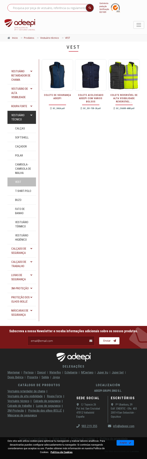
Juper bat (118, 372)
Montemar (13, 372)
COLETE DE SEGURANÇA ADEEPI (57, 97)
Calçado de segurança (46, 401)
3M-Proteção (15, 410)
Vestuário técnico (18, 401)
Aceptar (123, 442)
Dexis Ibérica (15, 377)
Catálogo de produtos (39, 385)
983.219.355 (89, 426)
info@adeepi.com (123, 426)
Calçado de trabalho (19, 406)
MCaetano (87, 372)
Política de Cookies (62, 452)
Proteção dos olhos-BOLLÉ (45, 410)
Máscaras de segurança (22, 415)
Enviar (107, 340)
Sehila (45, 377)
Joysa (56, 377)
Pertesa (28, 372)
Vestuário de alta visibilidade (25, 396)
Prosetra (32, 377)
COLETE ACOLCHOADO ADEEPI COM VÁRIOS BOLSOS (91, 98)
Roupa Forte (54, 396)
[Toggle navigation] (138, 25)
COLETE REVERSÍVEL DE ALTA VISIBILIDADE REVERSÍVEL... (124, 98)
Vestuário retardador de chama (26, 391)
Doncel (41, 372)
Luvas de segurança (48, 406)
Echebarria (71, 372)
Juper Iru (102, 372)
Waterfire (55, 372)
